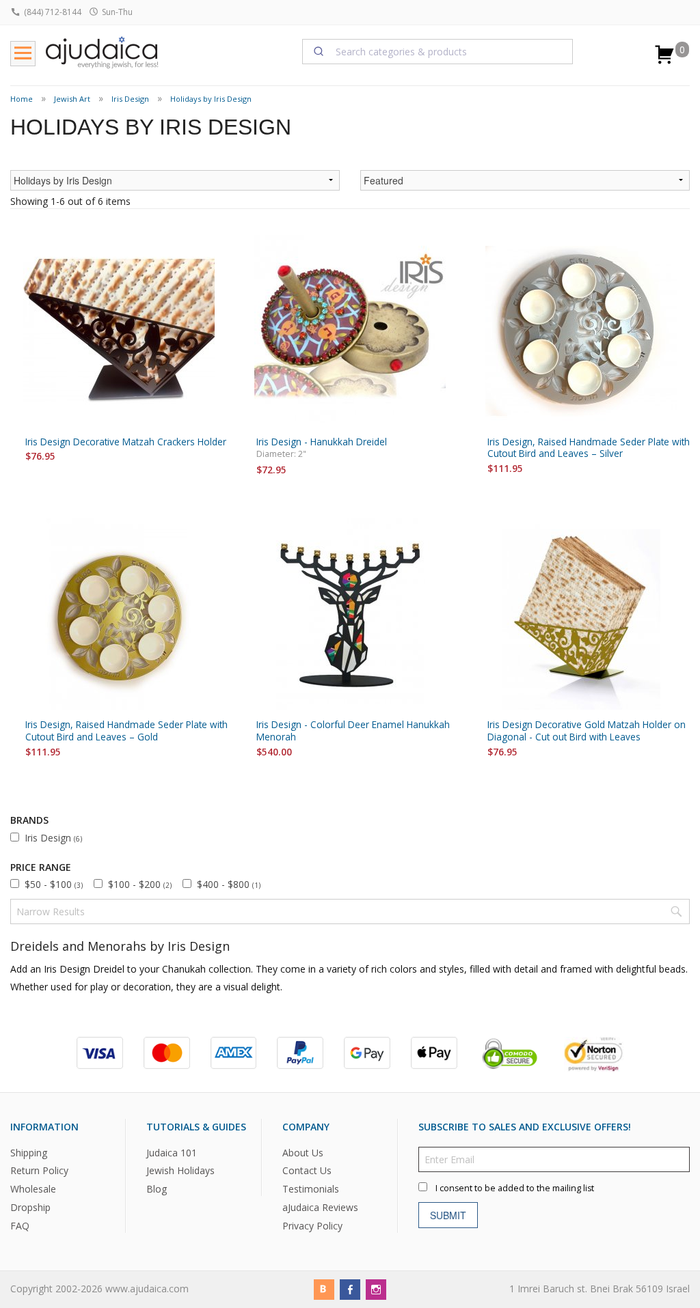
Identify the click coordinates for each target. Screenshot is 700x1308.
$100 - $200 (140, 884)
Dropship (30, 1207)
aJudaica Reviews (320, 1207)
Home (21, 99)
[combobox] (438, 51)
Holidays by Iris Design (211, 99)
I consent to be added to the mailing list (514, 1187)
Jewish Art (72, 99)
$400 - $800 (228, 884)
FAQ (19, 1225)
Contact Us (307, 1170)
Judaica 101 (171, 1151)
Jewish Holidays (180, 1170)
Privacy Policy (312, 1225)
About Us (302, 1151)
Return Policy (39, 1170)
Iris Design (130, 99)
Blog (156, 1188)
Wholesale (33, 1188)
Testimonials (310, 1188)
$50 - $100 (54, 884)
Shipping (28, 1151)
